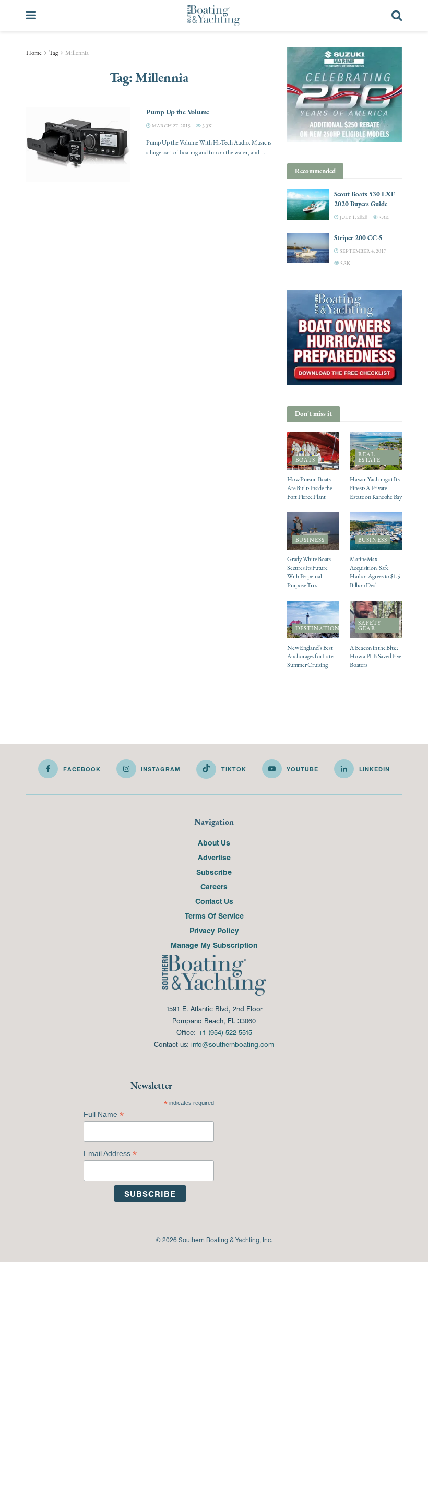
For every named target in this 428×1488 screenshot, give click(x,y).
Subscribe (214, 871)
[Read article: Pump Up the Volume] (78, 144)
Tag (53, 53)
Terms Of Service (214, 915)
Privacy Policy (214, 930)
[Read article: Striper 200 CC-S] (308, 248)
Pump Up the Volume (177, 111)
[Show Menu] (31, 15)
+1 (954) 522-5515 (225, 1032)
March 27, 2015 (171, 125)
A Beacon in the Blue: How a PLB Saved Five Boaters (375, 657)
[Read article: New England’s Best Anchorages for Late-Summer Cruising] (313, 619)
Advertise (214, 857)
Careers (214, 886)
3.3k (206, 125)
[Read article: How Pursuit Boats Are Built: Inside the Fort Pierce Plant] (313, 451)
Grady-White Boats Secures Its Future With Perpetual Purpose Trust (309, 572)
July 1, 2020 (353, 216)
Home (34, 53)
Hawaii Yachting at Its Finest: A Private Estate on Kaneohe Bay (376, 488)
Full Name (104, 1115)
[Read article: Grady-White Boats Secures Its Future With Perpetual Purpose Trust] (313, 531)
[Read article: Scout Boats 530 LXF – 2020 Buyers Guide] (308, 204)
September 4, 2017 (362, 250)
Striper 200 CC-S (358, 237)
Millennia (77, 53)
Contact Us (214, 901)
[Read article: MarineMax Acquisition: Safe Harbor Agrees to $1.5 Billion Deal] (376, 531)
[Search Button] (396, 15)
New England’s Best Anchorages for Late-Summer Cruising (311, 657)
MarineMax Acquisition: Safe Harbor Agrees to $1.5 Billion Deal (375, 572)
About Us (214, 842)
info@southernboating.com (232, 1044)
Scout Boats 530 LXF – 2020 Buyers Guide (367, 198)
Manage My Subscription (214, 944)
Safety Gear (369, 626)
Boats (305, 460)
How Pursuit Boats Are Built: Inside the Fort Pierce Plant (309, 488)
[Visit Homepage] (213, 15)
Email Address (110, 1154)
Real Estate (369, 457)
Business (310, 540)
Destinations (319, 629)
